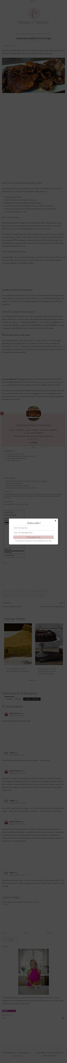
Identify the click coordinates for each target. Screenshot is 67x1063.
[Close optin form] (56, 521)
